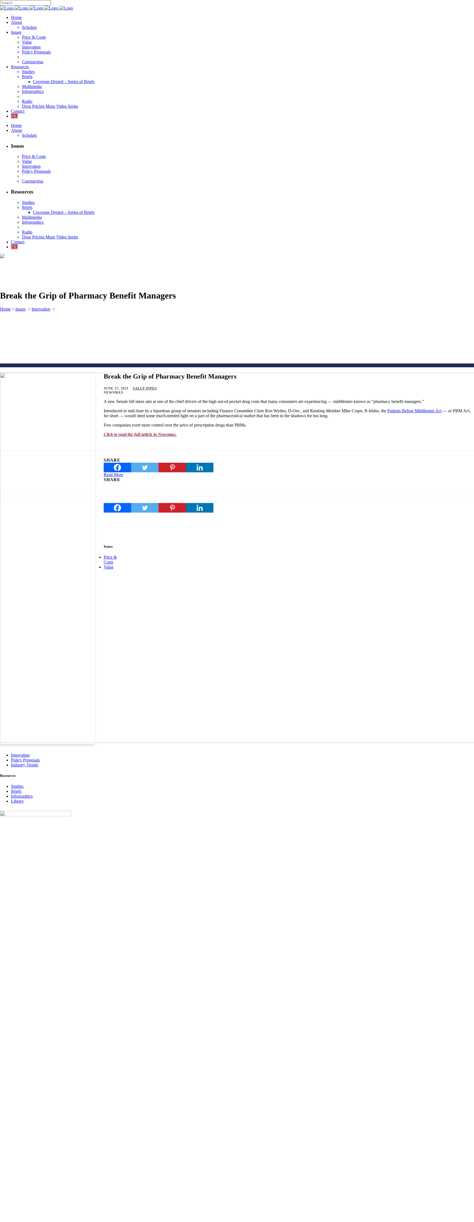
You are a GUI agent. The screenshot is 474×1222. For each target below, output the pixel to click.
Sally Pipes (145, 388)
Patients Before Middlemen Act (414, 410)
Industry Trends (24, 765)
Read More (113, 474)
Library (17, 801)
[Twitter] (145, 467)
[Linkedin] (199, 467)
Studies (17, 786)
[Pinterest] (172, 467)
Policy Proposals (25, 760)
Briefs (16, 791)
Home (5, 309)
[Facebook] (117, 467)
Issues (20, 309)
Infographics (22, 796)
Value (109, 567)
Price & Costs (110, 559)
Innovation (41, 309)
